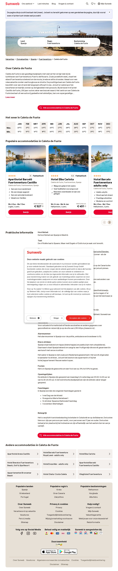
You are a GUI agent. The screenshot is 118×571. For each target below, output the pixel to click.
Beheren (33, 318)
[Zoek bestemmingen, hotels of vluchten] (87, 3)
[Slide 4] (99, 84)
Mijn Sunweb (93, 511)
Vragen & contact (93, 507)
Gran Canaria (59, 493)
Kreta (59, 489)
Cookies (59, 511)
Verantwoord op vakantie (24, 511)
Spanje (25, 489)
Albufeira (93, 497)
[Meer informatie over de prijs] (43, 206)
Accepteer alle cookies (78, 318)
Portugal (24, 497)
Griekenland (24, 493)
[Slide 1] (93, 84)
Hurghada (93, 493)
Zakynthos (59, 497)
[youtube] (35, 534)
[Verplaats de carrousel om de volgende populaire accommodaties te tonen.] (109, 222)
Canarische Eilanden (100, 251)
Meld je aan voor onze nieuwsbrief (93, 518)
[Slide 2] (95, 84)
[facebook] (22, 534)
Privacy (59, 507)
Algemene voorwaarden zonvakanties (53, 560)
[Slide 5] (101, 84)
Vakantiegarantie (93, 515)
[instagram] (28, 534)
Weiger (56, 318)
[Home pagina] (12, 3)
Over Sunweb (24, 507)
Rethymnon (93, 489)
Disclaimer (59, 522)
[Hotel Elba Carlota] (68, 181)
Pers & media (24, 518)
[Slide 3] (97, 84)
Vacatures (24, 515)
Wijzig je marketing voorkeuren (59, 518)
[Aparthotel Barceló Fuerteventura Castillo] (26, 181)
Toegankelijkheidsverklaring (59, 515)
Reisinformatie (93, 522)
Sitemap (24, 522)
